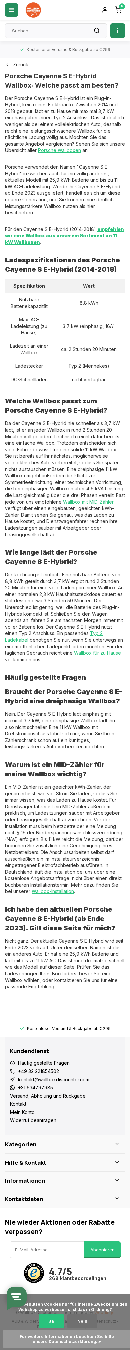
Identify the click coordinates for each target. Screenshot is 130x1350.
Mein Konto (22, 1112)
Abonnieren (102, 1249)
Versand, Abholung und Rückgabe (48, 1096)
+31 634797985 (35, 1087)
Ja (51, 1321)
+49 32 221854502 (38, 1071)
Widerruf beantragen (33, 1120)
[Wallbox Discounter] (33, 10)
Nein (82, 1321)
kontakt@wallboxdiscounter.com (53, 1079)
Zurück (20, 64)
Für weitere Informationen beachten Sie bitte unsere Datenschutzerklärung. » (67, 1339)
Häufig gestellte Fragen (44, 1063)
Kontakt (18, 1104)
